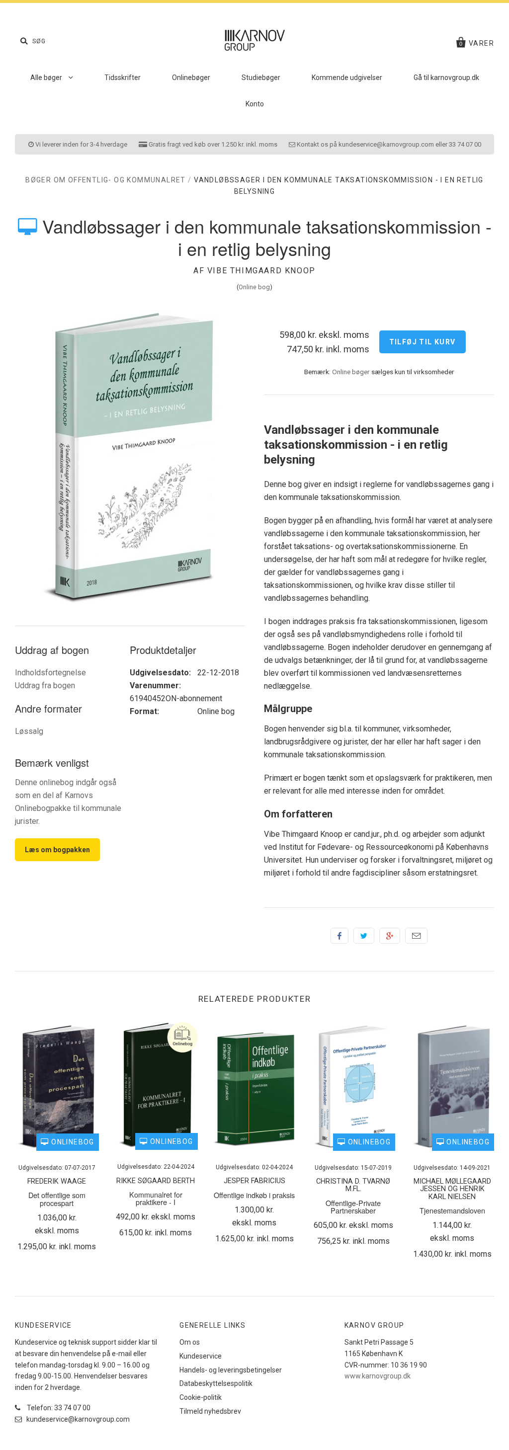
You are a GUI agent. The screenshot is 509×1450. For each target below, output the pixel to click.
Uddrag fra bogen (45, 685)
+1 (389, 936)
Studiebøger (261, 77)
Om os (189, 1342)
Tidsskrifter (122, 77)
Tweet (363, 936)
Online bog (254, 287)
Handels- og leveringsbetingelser (230, 1370)
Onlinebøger (191, 77)
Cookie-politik (200, 1397)
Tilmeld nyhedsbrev (210, 1411)
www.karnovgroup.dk (377, 1376)
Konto (255, 104)
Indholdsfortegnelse (50, 672)
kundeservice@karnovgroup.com (77, 1419)
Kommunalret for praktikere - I (155, 1198)
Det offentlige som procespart (56, 1199)
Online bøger (351, 372)
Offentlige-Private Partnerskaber (353, 1206)
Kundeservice (200, 1356)
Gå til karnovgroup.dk (446, 77)
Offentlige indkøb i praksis (254, 1195)
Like (339, 936)
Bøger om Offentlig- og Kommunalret (105, 180)
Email (416, 936)
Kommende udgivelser (347, 77)
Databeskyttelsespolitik (216, 1383)
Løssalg (29, 731)
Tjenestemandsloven (452, 1210)
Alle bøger (47, 77)
